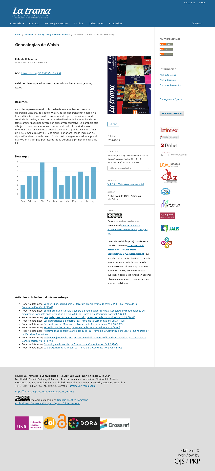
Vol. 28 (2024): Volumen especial (53, 34)
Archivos (78, 23)
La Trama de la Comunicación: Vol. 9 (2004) (95, 344)
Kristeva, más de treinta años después (66, 330)
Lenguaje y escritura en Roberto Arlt (64, 317)
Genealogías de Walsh (57, 344)
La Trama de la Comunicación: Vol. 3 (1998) (101, 320)
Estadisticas (115, 23)
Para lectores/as (168, 74)
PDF (114, 124)
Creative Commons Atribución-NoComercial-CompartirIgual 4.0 (127, 229)
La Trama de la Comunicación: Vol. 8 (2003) (111, 317)
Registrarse (189, 2)
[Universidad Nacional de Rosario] (29, 429)
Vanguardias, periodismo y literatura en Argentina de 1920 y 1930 (81, 303)
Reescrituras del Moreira (58, 324)
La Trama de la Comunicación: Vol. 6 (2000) (96, 327)
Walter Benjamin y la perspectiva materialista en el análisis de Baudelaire (86, 337)
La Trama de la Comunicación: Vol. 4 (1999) (99, 347)
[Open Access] (61, 429)
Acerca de (16, 23)
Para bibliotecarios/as (170, 84)
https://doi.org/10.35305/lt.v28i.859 (41, 73)
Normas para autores (57, 23)
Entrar (202, 2)
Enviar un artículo (172, 113)
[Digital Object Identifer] (49, 429)
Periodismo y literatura (57, 327)
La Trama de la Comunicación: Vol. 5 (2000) (103, 314)
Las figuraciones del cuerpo (60, 320)
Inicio (17, 34)
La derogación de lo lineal (59, 347)
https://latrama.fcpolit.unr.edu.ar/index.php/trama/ (44, 391)
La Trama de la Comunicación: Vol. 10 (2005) (98, 324)
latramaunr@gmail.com (82, 385)
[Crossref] (115, 429)
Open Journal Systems (172, 99)
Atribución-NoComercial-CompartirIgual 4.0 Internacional (47, 403)
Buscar (198, 23)
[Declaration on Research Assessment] (84, 429)
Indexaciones (96, 23)
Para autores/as (168, 79)
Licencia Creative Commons (72, 400)
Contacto (34, 23)
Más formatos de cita (120, 168)
